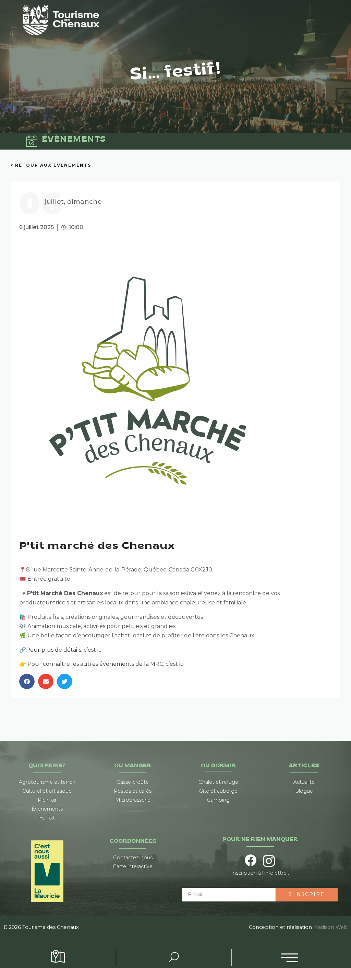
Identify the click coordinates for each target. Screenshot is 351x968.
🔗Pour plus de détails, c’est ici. (61, 650)
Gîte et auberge (218, 791)
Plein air (47, 800)
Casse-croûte (133, 782)
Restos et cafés (133, 791)
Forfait (47, 818)
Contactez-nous (133, 857)
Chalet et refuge (218, 782)
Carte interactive (133, 866)
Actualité (304, 782)
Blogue (304, 791)
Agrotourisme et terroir (47, 782)
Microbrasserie (132, 800)
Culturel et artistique (47, 791)
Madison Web (330, 927)
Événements (47, 809)
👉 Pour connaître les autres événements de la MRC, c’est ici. (102, 664)
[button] (27, 681)
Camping (218, 800)
